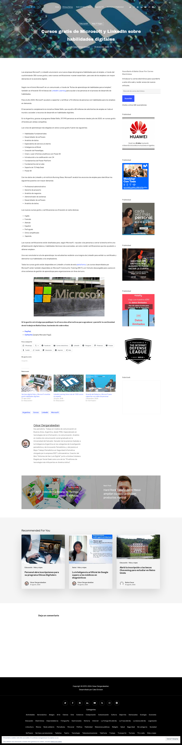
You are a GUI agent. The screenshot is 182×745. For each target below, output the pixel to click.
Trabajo (112, 733)
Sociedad (153, 727)
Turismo (132, 733)
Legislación (152, 721)
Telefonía (103, 733)
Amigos (51, 715)
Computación (91, 715)
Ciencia (65, 715)
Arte (58, 715)
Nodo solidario (48, 727)
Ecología (143, 715)
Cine (72, 715)
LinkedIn (45, 412)
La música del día (139, 721)
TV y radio (141, 733)
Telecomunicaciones (89, 733)
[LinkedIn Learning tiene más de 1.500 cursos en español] (69, 383)
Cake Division (97, 690)
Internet (95, 721)
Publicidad (88, 727)
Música (38, 727)
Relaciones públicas (102, 727)
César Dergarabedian (81, 47)
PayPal (28, 331)
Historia (87, 721)
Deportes (122, 715)
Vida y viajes (97, 24)
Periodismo (61, 727)
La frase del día (125, 721)
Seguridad (131, 727)
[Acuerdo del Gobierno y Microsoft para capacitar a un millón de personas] (101, 383)
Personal (71, 727)
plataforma (81, 265)
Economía (152, 715)
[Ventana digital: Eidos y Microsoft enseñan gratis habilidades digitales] (36, 383)
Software (29, 733)
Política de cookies (56, 741)
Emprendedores (52, 721)
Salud (74, 567)
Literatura (29, 727)
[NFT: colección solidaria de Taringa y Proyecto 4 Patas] (56, 492)
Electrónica (39, 721)
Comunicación (103, 715)
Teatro (66, 733)
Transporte (122, 733)
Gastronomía (76, 721)
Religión (115, 727)
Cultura (114, 715)
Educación (84, 24)
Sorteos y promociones (44, 733)
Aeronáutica (42, 715)
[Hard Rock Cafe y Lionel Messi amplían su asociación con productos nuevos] (126, 492)
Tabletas (58, 733)
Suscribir (128, 98)
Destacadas (133, 715)
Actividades (30, 715)
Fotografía (65, 721)
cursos (36, 412)
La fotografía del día (109, 721)
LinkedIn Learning (59, 91)
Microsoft (55, 412)
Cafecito (29, 335)
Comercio (79, 715)
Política (79, 727)
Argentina (26, 412)
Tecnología (76, 733)
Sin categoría (142, 727)
